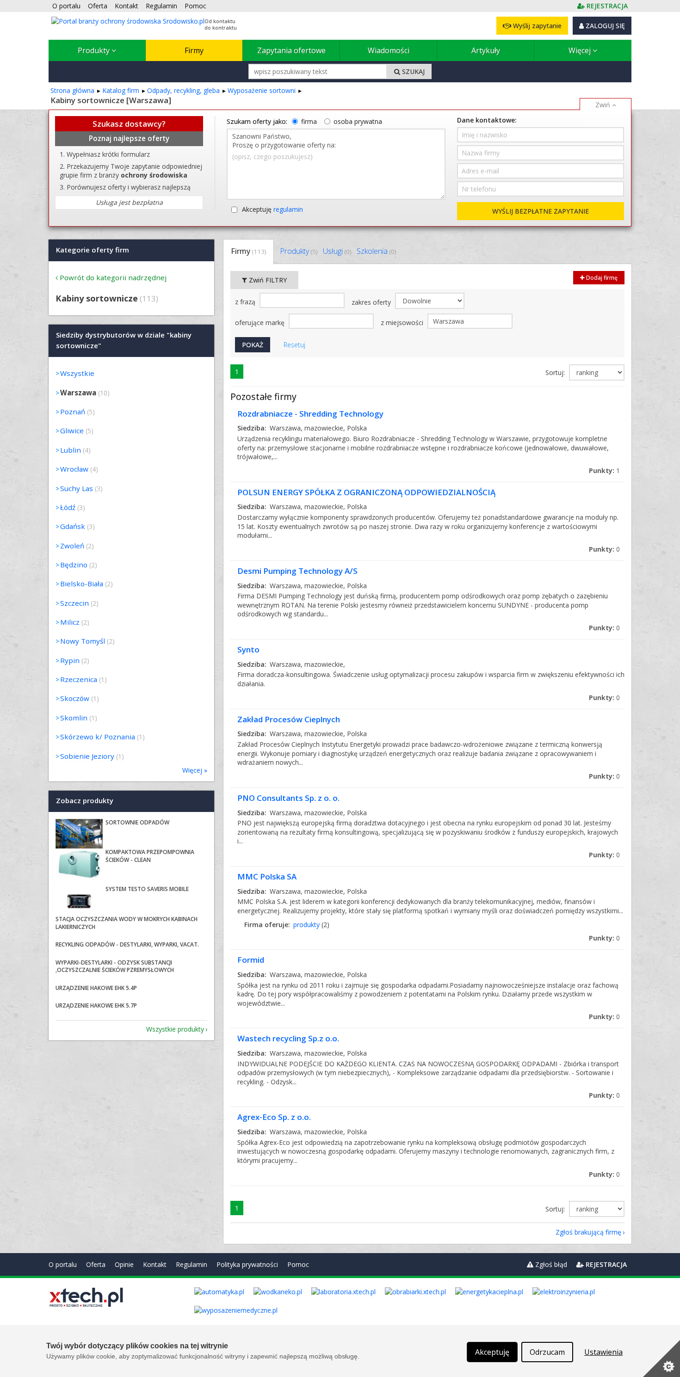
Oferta (95, 1264)
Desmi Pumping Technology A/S (297, 571)
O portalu (63, 1264)
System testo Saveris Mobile (147, 889)
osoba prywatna (358, 121)
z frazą (246, 301)
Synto (248, 649)
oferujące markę (260, 322)
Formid (250, 959)
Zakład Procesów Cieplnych (288, 719)
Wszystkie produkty (175, 1029)
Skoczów (74, 698)
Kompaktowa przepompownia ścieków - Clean (149, 856)
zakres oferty (372, 302)
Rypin (70, 660)
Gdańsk (72, 526)
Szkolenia (376, 251)
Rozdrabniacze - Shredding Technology (310, 413)
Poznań (72, 411)
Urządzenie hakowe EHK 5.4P (96, 988)
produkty (306, 924)
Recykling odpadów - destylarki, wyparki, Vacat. (127, 944)
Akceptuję (272, 209)
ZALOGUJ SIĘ (604, 25)
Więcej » (194, 770)
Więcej (581, 50)
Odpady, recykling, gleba (183, 90)
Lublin (70, 450)
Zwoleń (72, 545)
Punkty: (604, 470)
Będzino (73, 564)
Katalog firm (120, 90)
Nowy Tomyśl (82, 640)
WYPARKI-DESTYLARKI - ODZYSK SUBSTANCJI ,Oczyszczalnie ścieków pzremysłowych (115, 966)
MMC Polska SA (267, 876)
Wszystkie (77, 373)
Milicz (70, 622)
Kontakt (155, 1264)
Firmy (194, 50)
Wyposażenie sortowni (262, 90)
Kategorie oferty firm (92, 249)
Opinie (124, 1264)
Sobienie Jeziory (87, 756)
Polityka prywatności (247, 1264)
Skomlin (73, 717)
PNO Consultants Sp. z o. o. (288, 798)
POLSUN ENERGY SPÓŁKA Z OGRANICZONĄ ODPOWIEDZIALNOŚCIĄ (366, 492)
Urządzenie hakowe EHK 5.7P (96, 1005)
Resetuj (294, 344)
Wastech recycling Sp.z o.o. (288, 1038)
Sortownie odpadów (137, 822)
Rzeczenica (78, 679)
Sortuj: (556, 372)
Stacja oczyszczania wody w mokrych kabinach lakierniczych (127, 923)
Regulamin (191, 1264)
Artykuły (485, 50)
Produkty (94, 50)
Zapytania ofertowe (291, 50)
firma (309, 121)
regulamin (288, 209)
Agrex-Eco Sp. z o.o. (274, 1117)
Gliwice (72, 430)
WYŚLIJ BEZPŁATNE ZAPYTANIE (540, 211)
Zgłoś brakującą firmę (588, 1232)
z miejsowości (403, 322)
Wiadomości (388, 50)
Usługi (337, 251)
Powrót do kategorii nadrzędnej (113, 277)
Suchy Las (76, 488)
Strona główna (72, 90)
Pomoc (298, 1264)
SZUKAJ (412, 71)
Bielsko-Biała (81, 583)
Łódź (67, 507)
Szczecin (74, 603)
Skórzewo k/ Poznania (97, 736)
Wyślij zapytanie (536, 25)
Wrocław (74, 468)
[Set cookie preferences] (661, 1358)
